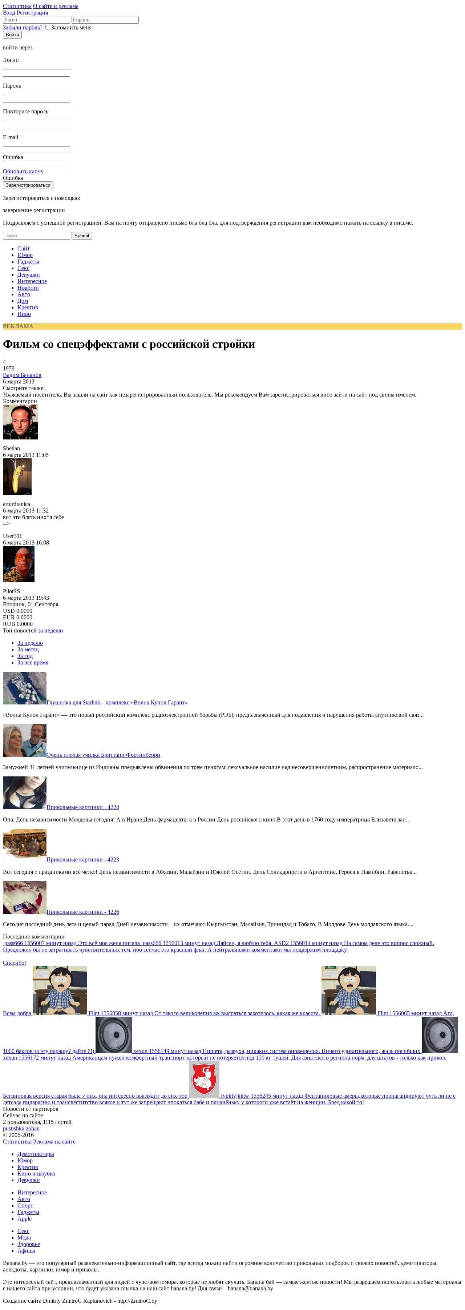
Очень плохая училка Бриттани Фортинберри (103, 755)
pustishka (13, 1128)
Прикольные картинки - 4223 (82, 859)
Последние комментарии (34, 936)
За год (25, 656)
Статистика (17, 6)
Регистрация (32, 12)
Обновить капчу (23, 171)
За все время (32, 662)
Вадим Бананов (22, 375)
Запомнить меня (71, 27)
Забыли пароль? (23, 27)
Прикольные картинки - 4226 (82, 912)
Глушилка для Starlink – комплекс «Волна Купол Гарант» (117, 702)
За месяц (28, 649)
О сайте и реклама (55, 6)
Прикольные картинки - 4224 (82, 807)
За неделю (30, 643)
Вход (9, 12)
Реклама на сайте (54, 1141)
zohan (33, 1128)
